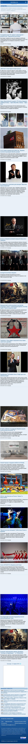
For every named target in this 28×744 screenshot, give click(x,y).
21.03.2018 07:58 (3, 349)
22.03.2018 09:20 (3, 76)
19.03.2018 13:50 (3, 626)
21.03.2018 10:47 (3, 247)
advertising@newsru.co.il (10, 724)
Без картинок (4, 723)
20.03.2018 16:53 (3, 385)
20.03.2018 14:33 (3, 471)
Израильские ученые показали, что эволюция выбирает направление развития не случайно (13, 695)
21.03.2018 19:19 (3, 159)
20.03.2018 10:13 (3, 573)
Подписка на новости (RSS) (20, 721)
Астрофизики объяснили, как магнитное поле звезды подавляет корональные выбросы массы (13, 704)
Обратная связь (8, 721)
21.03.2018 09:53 (3, 280)
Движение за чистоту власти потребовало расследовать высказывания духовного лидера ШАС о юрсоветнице (14, 691)
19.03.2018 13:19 (3, 660)
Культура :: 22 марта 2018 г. (13, 663)
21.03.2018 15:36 (3, 195)
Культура (4, 6)
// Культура (9, 43)
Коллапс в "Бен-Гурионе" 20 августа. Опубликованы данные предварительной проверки (13, 713)
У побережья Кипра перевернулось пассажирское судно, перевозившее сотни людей (13, 707)
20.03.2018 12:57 (3, 505)
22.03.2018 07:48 (3, 111)
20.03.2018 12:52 (3, 540)
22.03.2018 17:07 (3, 43)
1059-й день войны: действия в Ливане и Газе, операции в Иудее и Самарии (13, 698)
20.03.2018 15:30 (3, 437)
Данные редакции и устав (20, 723)
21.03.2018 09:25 (3, 315)
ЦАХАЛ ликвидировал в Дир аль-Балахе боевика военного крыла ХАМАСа (12, 710)
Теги (2, 721)
